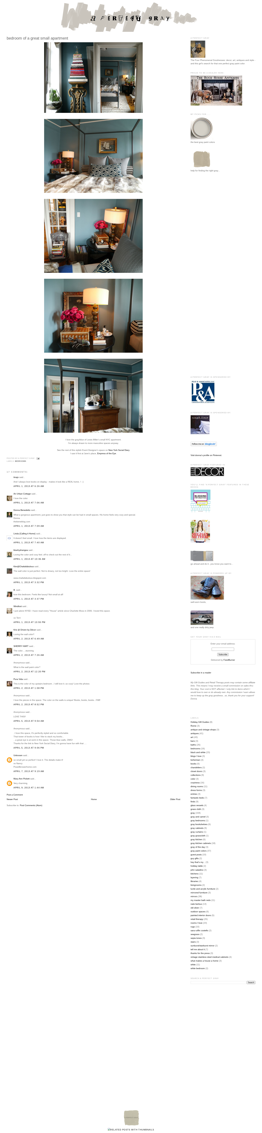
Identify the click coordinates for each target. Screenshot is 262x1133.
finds (193, 801)
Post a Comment (15, 795)
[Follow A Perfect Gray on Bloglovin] (204, 445)
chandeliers (196, 767)
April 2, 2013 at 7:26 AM (28, 655)
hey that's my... (198, 862)
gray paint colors (199, 851)
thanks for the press (200, 953)
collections (196, 775)
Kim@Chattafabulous (23, 566)
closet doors (196, 771)
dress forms (196, 790)
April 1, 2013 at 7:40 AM (28, 542)
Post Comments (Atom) (31, 805)
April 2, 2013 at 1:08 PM (28, 688)
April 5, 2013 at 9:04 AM (28, 721)
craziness (195, 782)
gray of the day (198, 847)
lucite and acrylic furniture (203, 889)
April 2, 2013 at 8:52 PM (28, 704)
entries (194, 794)
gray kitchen (196, 839)
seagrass (195, 934)
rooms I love (196, 923)
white (193, 964)
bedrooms (20, 461)
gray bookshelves (199, 824)
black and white (198, 752)
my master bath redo (201, 900)
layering (194, 877)
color (193, 779)
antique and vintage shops (203, 729)
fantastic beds (197, 798)
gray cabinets (197, 828)
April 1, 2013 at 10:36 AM (29, 559)
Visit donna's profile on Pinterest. (206, 455)
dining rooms (197, 786)
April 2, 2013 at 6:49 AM (28, 638)
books (193, 763)
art (192, 737)
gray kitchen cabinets (201, 843)
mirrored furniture (199, 892)
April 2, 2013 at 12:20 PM (29, 671)
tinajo (16, 477)
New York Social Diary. (119, 450)
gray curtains (197, 832)
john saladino (197, 870)
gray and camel (198, 816)
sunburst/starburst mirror (202, 945)
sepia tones (196, 938)
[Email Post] (37, 458)
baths (193, 745)
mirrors (194, 896)
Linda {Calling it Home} (24, 533)
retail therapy (197, 919)
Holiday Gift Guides (200, 722)
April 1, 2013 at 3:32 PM (28, 582)
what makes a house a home (204, 961)
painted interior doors (201, 915)
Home (94, 799)
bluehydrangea (20, 550)
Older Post (175, 799)
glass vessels (197, 805)
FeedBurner (229, 660)
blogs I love (196, 756)
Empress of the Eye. (107, 453)
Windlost (17, 606)
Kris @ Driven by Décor (24, 630)
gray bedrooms (198, 820)
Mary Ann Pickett (21, 778)
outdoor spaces (198, 911)
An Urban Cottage (22, 493)
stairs (193, 942)
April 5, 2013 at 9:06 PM (28, 748)
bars (193, 741)
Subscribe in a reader (201, 672)
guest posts (196, 854)
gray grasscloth (198, 835)
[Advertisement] (203, 224)
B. (14, 590)
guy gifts (195, 858)
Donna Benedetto (21, 510)
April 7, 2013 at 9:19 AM (28, 771)
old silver (195, 908)
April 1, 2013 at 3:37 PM (28, 599)
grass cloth (196, 809)
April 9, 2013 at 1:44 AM (28, 787)
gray (193, 813)
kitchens (194, 873)
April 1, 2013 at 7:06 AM (28, 502)
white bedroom (198, 968)
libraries (194, 881)
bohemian (195, 760)
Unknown (17, 755)
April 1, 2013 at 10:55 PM (29, 622)
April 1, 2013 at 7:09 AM (28, 526)
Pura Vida (18, 679)
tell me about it (198, 949)
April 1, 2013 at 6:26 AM (28, 486)
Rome (193, 726)
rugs (193, 926)
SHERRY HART (21, 646)
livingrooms (196, 885)
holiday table (197, 866)
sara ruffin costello (199, 930)
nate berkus (196, 904)
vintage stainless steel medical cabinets (209, 957)
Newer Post (12, 799)
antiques (195, 733)
